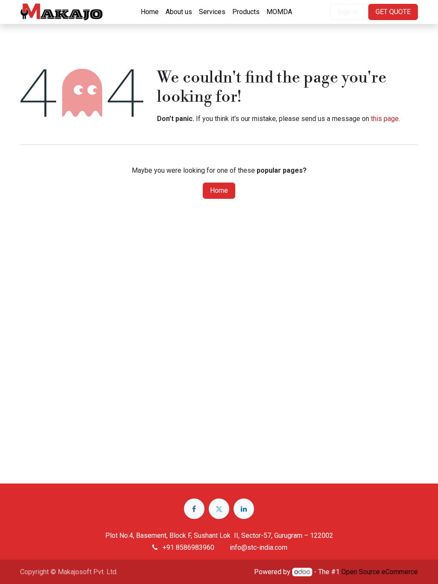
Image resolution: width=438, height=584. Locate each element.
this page (385, 119)
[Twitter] (219, 508)
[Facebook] (194, 508)
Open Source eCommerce (379, 572)
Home (219, 190)
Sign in (347, 12)
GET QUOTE (393, 12)
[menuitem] (149, 12)
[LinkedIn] (244, 508)
